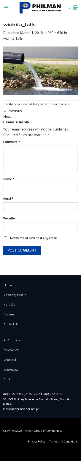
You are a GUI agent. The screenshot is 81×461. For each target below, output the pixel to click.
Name (8, 179)
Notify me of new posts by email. (33, 238)
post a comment (59, 104)
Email (8, 199)
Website (9, 218)
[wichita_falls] (40, 70)
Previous (12, 111)
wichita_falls (13, 38)
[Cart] (75, 7)
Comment (11, 142)
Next (9, 116)
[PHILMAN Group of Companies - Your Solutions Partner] (40, 7)
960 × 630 (55, 32)
